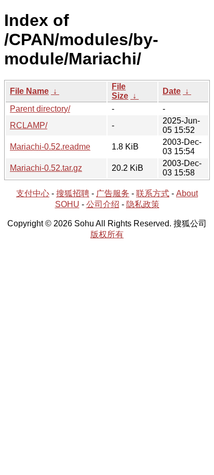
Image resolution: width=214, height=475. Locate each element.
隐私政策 (142, 204)
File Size (120, 91)
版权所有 (107, 234)
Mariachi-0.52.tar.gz (46, 168)
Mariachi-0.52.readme (50, 146)
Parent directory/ (40, 108)
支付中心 (32, 193)
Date (172, 91)
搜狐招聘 (72, 193)
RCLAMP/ (28, 125)
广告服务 (112, 193)
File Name (29, 91)
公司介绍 (102, 204)
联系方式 (152, 193)
